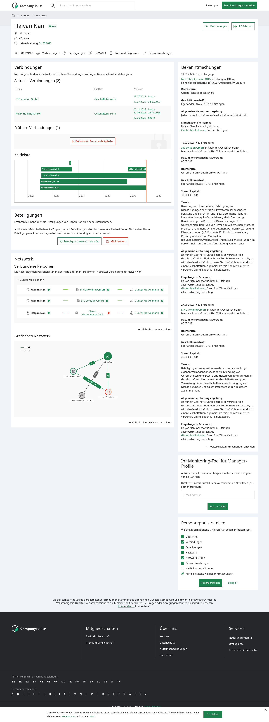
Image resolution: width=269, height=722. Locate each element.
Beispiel (232, 582)
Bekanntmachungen (160, 53)
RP (84, 681)
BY (34, 681)
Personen (25, 15)
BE (13, 681)
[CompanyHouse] (27, 5)
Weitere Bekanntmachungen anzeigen (232, 446)
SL (98, 681)
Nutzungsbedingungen (173, 649)
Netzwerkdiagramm (127, 53)
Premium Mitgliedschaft (100, 642)
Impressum (166, 655)
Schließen (213, 714)
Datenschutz (167, 642)
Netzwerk (100, 53)
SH (91, 681)
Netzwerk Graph (195, 558)
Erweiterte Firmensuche (243, 650)
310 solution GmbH (92, 300)
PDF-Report (246, 26)
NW (77, 681)
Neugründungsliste (240, 637)
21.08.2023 (45, 43)
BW (27, 681)
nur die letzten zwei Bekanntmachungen (209, 573)
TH (118, 681)
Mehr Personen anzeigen (156, 329)
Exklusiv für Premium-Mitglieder (94, 141)
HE (48, 681)
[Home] (13, 15)
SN (105, 681)
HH (56, 681)
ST (112, 681)
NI (70, 681)
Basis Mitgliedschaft (98, 636)
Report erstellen (210, 582)
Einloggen (212, 5)
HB (41, 681)
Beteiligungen (77, 53)
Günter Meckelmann (147, 289)
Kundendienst (126, 606)
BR (20, 681)
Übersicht (27, 53)
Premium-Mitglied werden (239, 5)
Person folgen (218, 26)
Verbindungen (50, 53)
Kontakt (164, 636)
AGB (92, 716)
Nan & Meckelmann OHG (92, 313)
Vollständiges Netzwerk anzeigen (151, 422)
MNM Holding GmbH (92, 289)
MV (63, 681)
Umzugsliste (236, 644)
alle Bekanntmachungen (200, 568)
